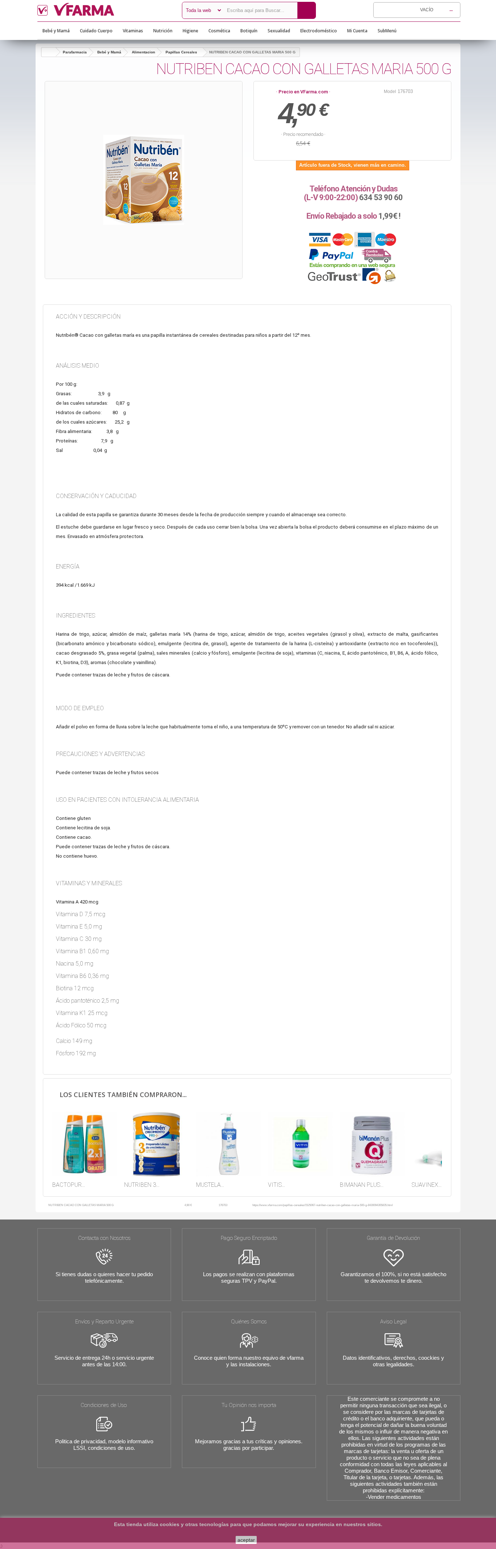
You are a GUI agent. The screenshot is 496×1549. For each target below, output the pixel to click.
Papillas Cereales (181, 52)
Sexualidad (279, 31)
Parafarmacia (75, 52)
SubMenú (387, 31)
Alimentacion (143, 52)
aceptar (246, 1540)
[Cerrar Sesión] (408, 31)
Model (390, 91)
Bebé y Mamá (56, 31)
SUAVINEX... (427, 1184)
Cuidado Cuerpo (96, 31)
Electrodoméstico (318, 31)
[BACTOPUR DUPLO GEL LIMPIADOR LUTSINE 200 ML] (84, 1144)
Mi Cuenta (357, 31)
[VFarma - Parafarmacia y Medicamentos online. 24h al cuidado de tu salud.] (104, 9)
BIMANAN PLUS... (361, 1184)
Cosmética (219, 31)
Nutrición (162, 31)
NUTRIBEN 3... (141, 1184)
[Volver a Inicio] (49, 52)
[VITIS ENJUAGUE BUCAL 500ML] (300, 1144)
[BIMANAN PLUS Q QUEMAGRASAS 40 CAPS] (372, 1144)
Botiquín (248, 31)
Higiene (190, 31)
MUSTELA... (210, 1184)
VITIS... (276, 1184)
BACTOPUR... (68, 1184)
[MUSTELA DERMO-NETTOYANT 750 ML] (228, 1144)
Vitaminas (133, 31)
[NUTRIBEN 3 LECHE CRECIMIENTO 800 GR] (156, 1144)
